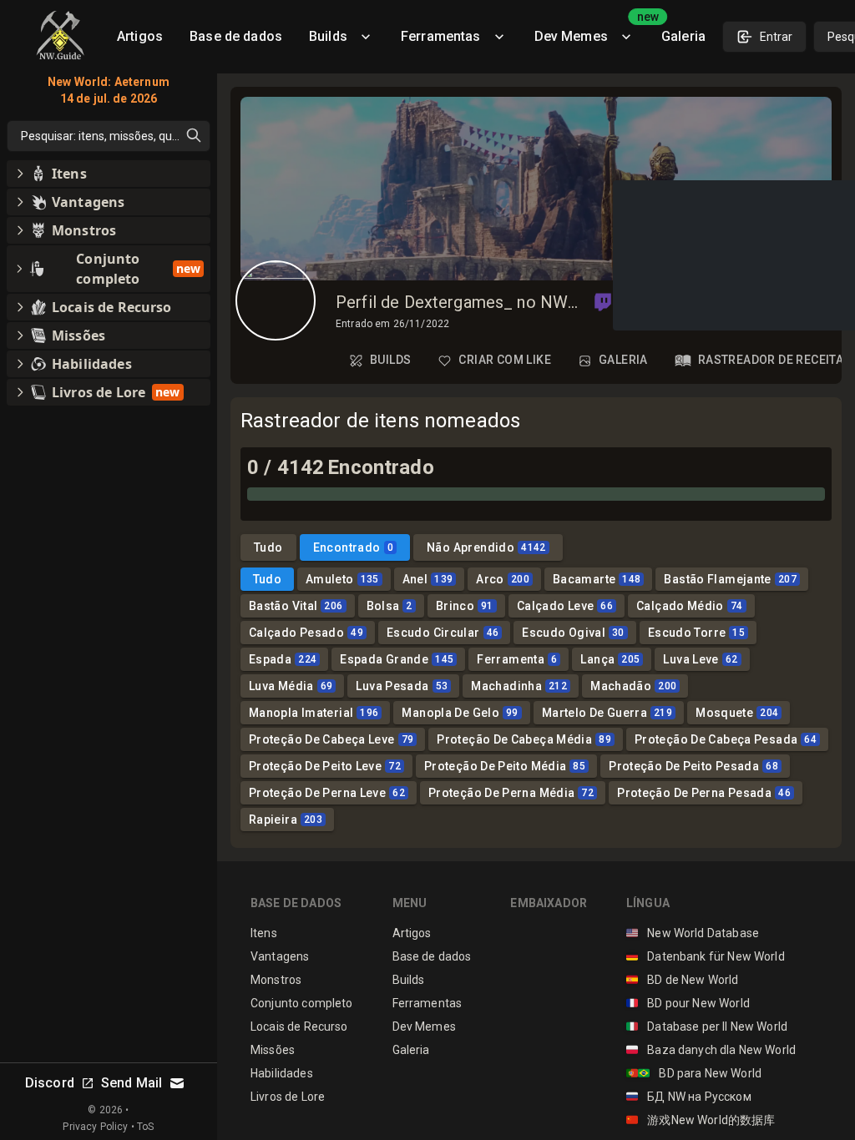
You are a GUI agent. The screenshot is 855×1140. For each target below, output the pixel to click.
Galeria (683, 36)
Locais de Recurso (299, 1026)
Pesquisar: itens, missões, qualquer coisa (115, 136)
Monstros (275, 979)
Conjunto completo (301, 1003)
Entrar (776, 36)
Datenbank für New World (705, 956)
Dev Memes (591, 30)
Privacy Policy (95, 1126)
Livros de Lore (287, 1096)
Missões (272, 1050)
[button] (603, 302)
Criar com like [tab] (504, 359)
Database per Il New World (706, 1026)
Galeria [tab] (623, 359)
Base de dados (236, 36)
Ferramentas (441, 36)
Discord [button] (49, 1083)
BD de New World (682, 979)
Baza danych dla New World (711, 1050)
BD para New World (693, 1073)
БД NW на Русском (688, 1096)
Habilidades (281, 1073)
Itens (263, 933)
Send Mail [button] (131, 1083)
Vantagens (279, 956)
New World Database (692, 933)
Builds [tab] (390, 359)
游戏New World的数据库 (701, 1120)
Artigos (140, 36)
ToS (145, 1126)
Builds (328, 36)
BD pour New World (688, 1003)
